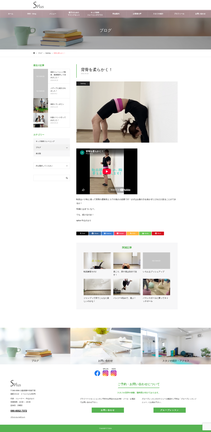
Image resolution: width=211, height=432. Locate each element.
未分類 (38, 153)
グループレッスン (169, 410)
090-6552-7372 (19, 410)
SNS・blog (31, 14)
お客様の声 (137, 14)
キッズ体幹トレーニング (45, 141)
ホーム (10, 14)
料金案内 (116, 14)
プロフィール (179, 14)
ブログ (38, 147)
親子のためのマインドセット (74, 13)
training (83, 83)
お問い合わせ (200, 14)
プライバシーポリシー (18, 417)
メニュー (52, 14)
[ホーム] (34, 53)
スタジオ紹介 (158, 14)
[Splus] (38, 5)
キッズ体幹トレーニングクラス (95, 13)
